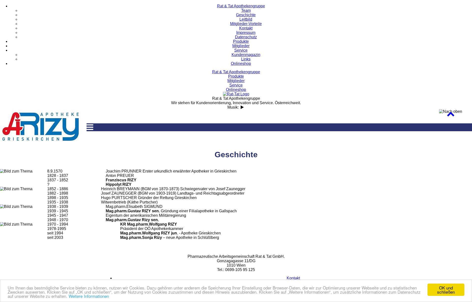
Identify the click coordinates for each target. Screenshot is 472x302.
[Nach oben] (451, 115)
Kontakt (293, 278)
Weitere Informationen (89, 296)
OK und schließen (446, 290)
